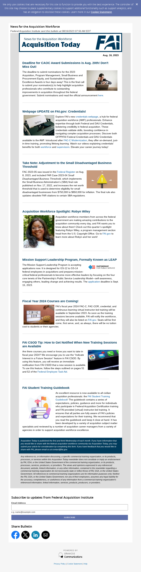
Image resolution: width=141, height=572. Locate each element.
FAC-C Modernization (75, 140)
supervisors (63, 147)
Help (85, 564)
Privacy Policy (60, 564)
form (74, 446)
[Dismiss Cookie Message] (136, 3)
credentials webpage (87, 116)
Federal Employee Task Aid (52, 371)
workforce (46, 147)
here (100, 95)
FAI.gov (106, 233)
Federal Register (66, 171)
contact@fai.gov (59, 449)
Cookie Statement (101, 12)
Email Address (18, 503)
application (94, 281)
